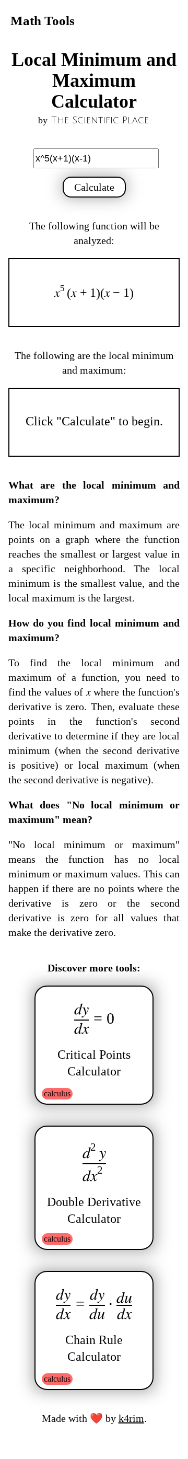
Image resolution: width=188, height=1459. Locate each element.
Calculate (94, 187)
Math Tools (42, 21)
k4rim (131, 1418)
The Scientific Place (100, 120)
